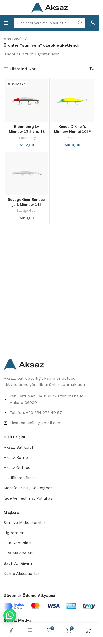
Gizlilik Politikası (19, 477)
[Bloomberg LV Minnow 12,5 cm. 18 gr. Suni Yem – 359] (26, 100)
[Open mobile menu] (6, 23)
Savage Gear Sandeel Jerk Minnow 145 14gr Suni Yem (27, 204)
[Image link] (24, 364)
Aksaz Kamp (16, 457)
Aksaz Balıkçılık (19, 447)
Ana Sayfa (13, 38)
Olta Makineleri (18, 553)
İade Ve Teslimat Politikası (29, 498)
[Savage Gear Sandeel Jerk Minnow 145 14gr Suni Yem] (26, 173)
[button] (10, 615)
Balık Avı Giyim (18, 563)
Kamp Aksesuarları (22, 573)
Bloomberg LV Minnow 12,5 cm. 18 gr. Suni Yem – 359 (27, 131)
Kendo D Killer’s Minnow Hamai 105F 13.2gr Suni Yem (72, 131)
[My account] (93, 23)
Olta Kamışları (18, 542)
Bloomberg (27, 138)
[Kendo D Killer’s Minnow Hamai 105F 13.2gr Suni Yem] (72, 100)
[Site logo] (50, 7)
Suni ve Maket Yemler (25, 522)
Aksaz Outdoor (18, 467)
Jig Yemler (14, 532)
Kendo (73, 138)
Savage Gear (27, 210)
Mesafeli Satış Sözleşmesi (29, 487)
